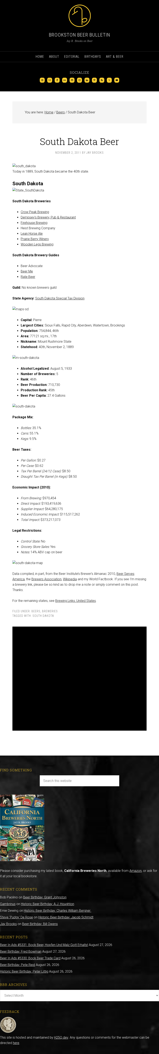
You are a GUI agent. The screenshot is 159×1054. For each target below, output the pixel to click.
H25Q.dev (61, 1037)
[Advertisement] (79, 678)
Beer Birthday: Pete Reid (17, 965)
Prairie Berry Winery (35, 239)
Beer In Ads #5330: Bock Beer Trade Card (30, 958)
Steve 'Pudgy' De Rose (16, 917)
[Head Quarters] (8, 1032)
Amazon (135, 871)
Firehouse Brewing (34, 223)
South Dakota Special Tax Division (59, 298)
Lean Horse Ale (32, 234)
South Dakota (43, 615)
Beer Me (27, 271)
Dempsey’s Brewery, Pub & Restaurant (48, 217)
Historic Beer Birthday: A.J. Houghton (47, 904)
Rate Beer (28, 277)
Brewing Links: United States (75, 601)
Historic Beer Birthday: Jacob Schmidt (65, 917)
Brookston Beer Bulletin (79, 35)
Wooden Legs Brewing (37, 244)
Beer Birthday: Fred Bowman (20, 951)
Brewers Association (46, 579)
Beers (35, 611)
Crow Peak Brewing (35, 212)
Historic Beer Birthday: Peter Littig (24, 971)
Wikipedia (70, 579)
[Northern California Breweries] (22, 860)
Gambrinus (8, 904)
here (16, 1043)
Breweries (50, 611)
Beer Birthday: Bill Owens (40, 924)
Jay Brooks (8, 924)
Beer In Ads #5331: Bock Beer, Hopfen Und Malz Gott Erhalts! (44, 945)
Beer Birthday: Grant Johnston (44, 897)
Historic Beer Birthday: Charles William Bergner (57, 911)
